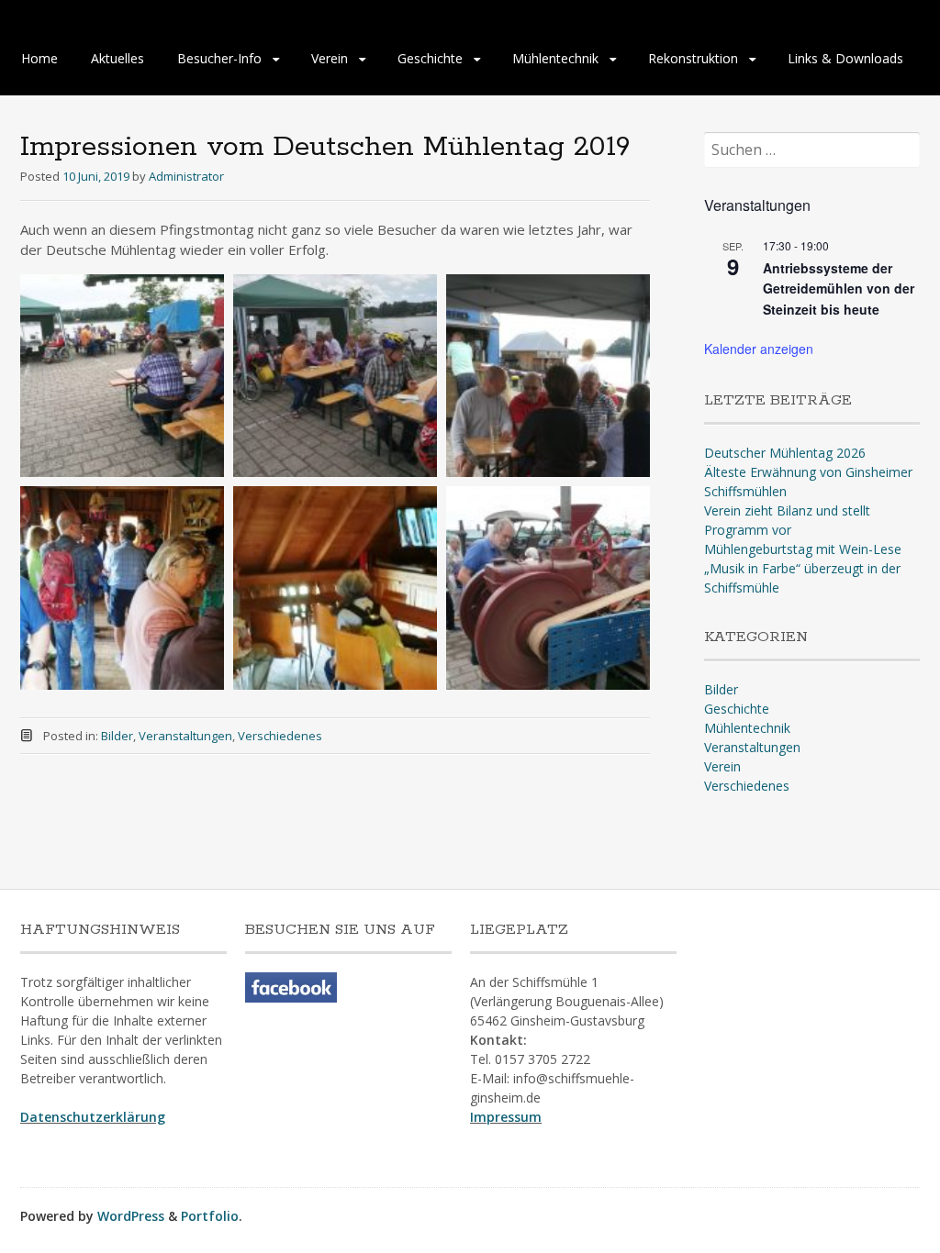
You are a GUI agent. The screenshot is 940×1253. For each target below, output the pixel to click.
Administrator (186, 176)
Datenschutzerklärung (92, 1116)
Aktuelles (117, 58)
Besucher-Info (219, 58)
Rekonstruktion (693, 58)
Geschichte (430, 58)
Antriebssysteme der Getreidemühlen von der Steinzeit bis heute (838, 288)
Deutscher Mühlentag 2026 (785, 452)
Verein (329, 58)
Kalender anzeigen (758, 348)
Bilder (117, 735)
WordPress (130, 1216)
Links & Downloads (845, 58)
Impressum (506, 1116)
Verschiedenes (280, 735)
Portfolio (210, 1216)
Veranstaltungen (185, 735)
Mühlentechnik (555, 58)
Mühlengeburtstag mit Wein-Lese (802, 549)
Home (39, 58)
